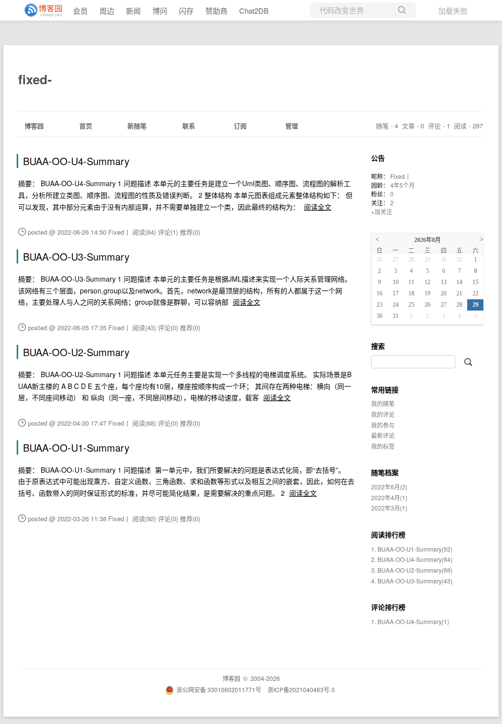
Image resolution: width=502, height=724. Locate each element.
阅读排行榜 (388, 534)
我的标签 (383, 446)
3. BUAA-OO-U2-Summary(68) (411, 570)
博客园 (34, 125)
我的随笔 (383, 403)
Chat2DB (254, 10)
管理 (291, 125)
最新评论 (383, 435)
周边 (107, 10)
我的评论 (383, 414)
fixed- (35, 79)
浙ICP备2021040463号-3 (301, 689)
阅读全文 (317, 207)
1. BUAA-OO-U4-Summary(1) (410, 621)
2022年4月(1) (389, 497)
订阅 (240, 125)
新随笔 (137, 125)
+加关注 (381, 211)
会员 (80, 10)
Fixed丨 (400, 176)
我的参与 (383, 425)
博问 (159, 10)
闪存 (186, 10)
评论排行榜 (388, 607)
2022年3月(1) (389, 508)
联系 (188, 125)
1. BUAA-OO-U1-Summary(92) (411, 549)
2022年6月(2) (389, 487)
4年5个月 (402, 185)
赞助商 (216, 10)
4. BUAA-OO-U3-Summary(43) (411, 581)
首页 (85, 125)
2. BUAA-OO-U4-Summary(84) (411, 559)
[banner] (39, 10)
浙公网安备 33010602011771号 (218, 689)
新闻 (133, 10)
